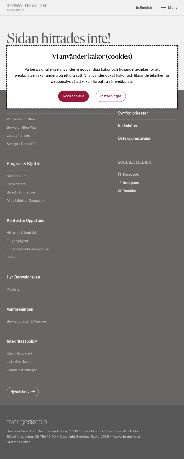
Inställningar (110, 96)
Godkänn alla (73, 96)
